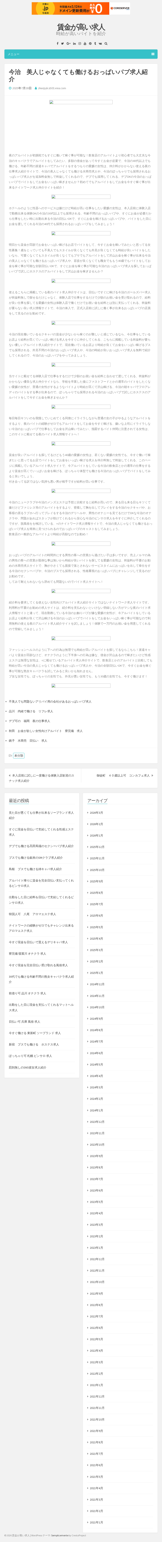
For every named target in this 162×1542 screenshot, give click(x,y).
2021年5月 (96, 1477)
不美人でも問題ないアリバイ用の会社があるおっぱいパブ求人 (50, 701)
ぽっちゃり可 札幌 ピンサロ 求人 (30, 1056)
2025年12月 (97, 847)
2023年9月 (96, 1156)
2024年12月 (97, 984)
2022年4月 (96, 1350)
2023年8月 (96, 1167)
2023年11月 (97, 1133)
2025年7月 (96, 904)
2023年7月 (96, 1179)
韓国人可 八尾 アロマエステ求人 (32, 914)
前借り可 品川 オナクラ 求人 (27, 993)
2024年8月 (96, 1030)
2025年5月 (96, 927)
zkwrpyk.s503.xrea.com (52, 88)
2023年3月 (96, 1225)
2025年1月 (96, 973)
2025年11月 (97, 858)
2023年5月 (96, 1202)
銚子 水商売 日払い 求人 (28, 740)
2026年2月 (96, 824)
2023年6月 (96, 1190)
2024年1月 (96, 1110)
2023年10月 (97, 1144)
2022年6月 (96, 1328)
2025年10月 (97, 870)
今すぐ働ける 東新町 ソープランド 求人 (35, 1033)
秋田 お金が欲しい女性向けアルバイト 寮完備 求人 (46, 731)
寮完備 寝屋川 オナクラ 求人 (27, 953)
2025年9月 (96, 881)
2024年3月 (96, 1087)
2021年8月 (96, 1442)
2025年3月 (96, 950)
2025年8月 (96, 893)
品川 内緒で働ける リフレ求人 (31, 711)
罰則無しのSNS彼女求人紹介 (27, 1067)
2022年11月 (97, 1270)
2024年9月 (96, 1019)
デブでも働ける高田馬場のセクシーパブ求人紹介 (41, 846)
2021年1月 (96, 1522)
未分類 (18, 755)
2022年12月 (97, 1259)
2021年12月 (97, 1396)
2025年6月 (96, 915)
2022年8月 (96, 1305)
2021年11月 (97, 1408)
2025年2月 (96, 961)
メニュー (13, 54)
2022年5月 (96, 1339)
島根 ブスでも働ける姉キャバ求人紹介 (35, 869)
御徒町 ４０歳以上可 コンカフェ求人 (125, 775)
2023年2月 (96, 1236)
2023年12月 (97, 1122)
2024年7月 (96, 1041)
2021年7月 (96, 1454)
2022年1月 (96, 1385)
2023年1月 (96, 1248)
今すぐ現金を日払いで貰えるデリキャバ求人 (38, 942)
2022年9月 (96, 1293)
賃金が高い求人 (81, 27)
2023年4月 (96, 1213)
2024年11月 (97, 996)
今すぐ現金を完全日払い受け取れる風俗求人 (38, 965)
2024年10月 (97, 1007)
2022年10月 (97, 1282)
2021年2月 (96, 1511)
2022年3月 (96, 1362)
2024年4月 (96, 1076)
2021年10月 (97, 1419)
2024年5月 (96, 1064)
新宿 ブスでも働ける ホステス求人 (34, 1044)
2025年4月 (96, 938)
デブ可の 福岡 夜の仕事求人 (29, 721)
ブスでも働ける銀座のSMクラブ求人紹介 (36, 858)
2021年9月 (96, 1431)
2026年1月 (96, 835)
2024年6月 (96, 1053)
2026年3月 (96, 813)
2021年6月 (96, 1465)
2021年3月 (96, 1499)
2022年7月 (96, 1316)
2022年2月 (96, 1374)
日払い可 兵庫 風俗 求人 (24, 1021)
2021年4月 (96, 1488)
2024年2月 (96, 1099)
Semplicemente (59, 1535)
